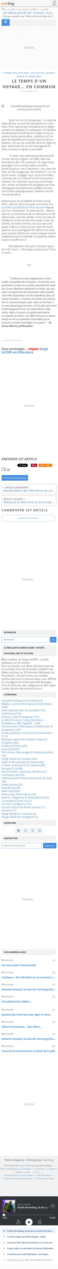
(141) (20, 717)
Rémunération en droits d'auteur (19, 1175)
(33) (12, 784)
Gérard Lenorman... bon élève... (22, 1027)
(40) (23, 765)
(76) (27, 754)
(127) (27, 728)
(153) (11, 713)
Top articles (39, 1168)
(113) (27, 734)
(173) (23, 710)
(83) (14, 746)
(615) (22, 700)
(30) (11, 788)
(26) (11, 791)
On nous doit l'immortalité (19, 965)
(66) (19, 759)
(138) (23, 721)
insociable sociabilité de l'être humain (28, 205)
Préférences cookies (45, 1178)
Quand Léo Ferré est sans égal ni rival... (27, 1014)
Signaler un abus (23, 1172)
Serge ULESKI (24, 1165)
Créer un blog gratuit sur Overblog (15, 1168)
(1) (20, 817)
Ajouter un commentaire (28, 518)
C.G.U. (37, 1172)
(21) (17, 801)
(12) (16, 804)
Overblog (48, 1160)
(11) (23, 807)
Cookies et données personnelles (18, 1178)
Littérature (9, 73)
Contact (51, 1168)
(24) (19, 794)
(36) (27, 779)
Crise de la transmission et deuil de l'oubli (28, 1051)
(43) (23, 762)
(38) (24, 773)
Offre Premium (44, 1175)
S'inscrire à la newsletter (14, 477)
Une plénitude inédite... (17, 1001)
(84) (24, 741)
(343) (27, 705)
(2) (19, 813)
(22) (25, 797)
